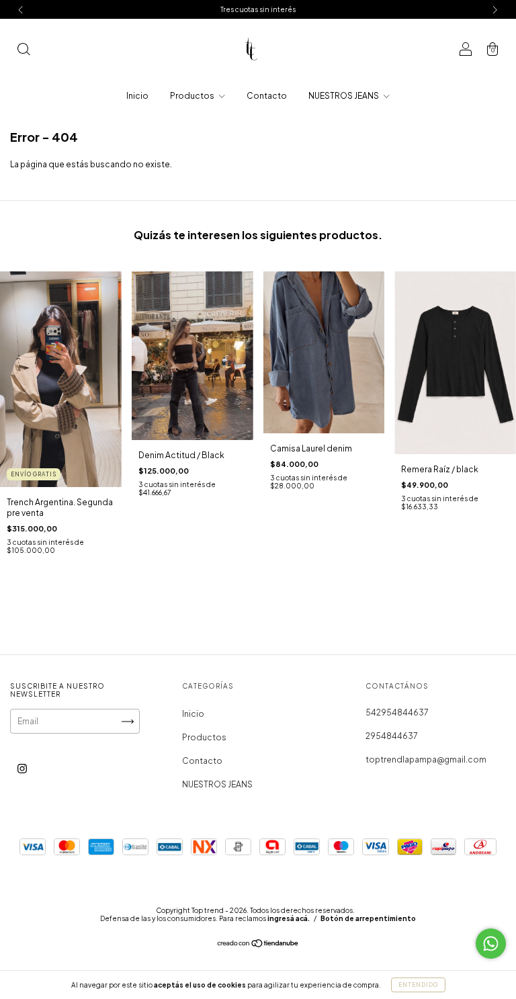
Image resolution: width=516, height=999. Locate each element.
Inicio (137, 96)
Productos (193, 96)
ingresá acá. (288, 918)
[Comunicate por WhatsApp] (491, 943)
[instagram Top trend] (22, 769)
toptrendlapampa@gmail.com (426, 759)
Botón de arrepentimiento (368, 918)
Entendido (418, 985)
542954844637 (397, 712)
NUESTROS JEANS (344, 96)
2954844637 (392, 736)
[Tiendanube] (258, 945)
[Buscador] (23, 51)
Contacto (267, 96)
